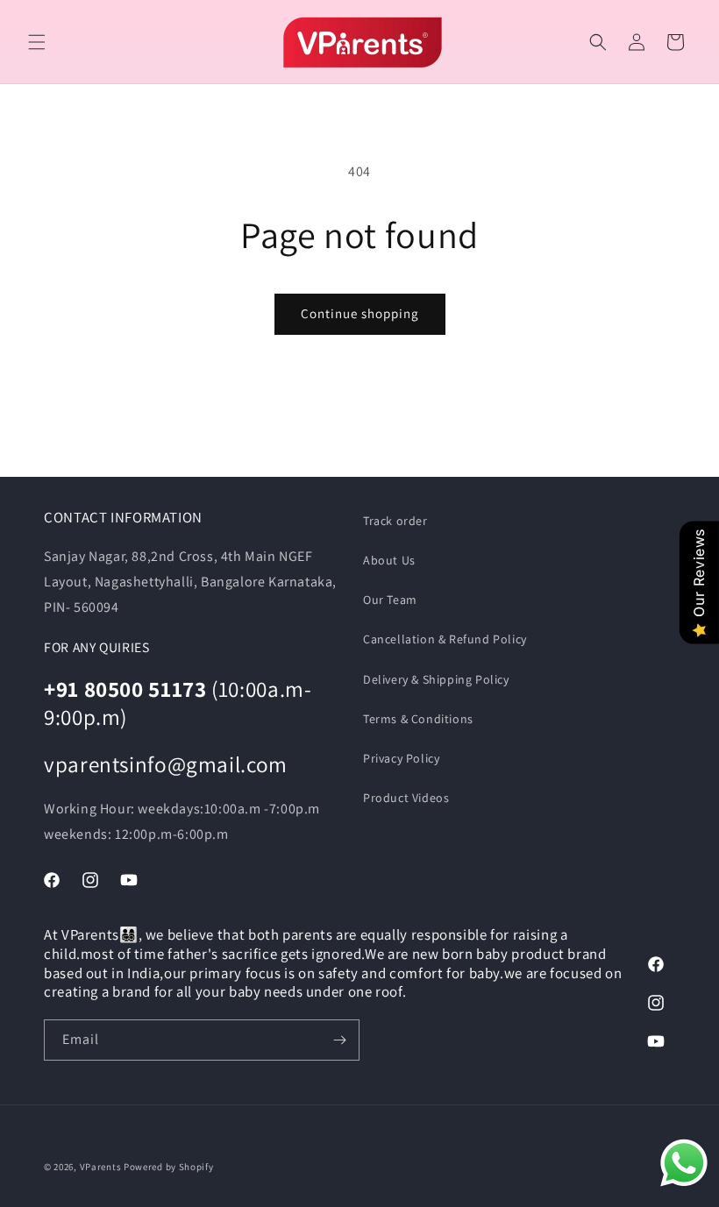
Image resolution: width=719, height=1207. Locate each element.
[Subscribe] (339, 1040)
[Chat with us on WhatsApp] (684, 1167)
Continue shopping (360, 313)
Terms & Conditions (418, 719)
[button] (37, 42)
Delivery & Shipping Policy (436, 679)
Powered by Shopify (169, 1167)
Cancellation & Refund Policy (445, 639)
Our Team (390, 599)
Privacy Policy (401, 758)
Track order (395, 521)
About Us (389, 560)
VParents (101, 1167)
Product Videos (406, 798)
